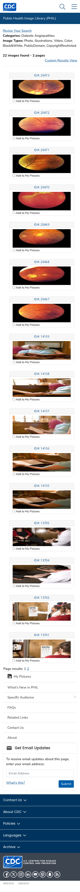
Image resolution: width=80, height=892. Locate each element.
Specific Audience (20, 697)
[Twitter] (13, 874)
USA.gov (23, 883)
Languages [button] (12, 835)
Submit (66, 784)
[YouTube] (35, 874)
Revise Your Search (17, 30)
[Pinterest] (42, 874)
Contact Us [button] (13, 800)
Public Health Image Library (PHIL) (29, 18)
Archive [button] (9, 847)
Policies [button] (9, 823)
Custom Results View (61, 60)
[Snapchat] (50, 874)
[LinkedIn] (28, 874)
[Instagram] (21, 874)
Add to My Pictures (27, 101)
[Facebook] (6, 874)
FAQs (11, 707)
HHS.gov (8, 883)
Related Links (17, 717)
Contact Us (15, 727)
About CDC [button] (13, 811)
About (12, 737)
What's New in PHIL (22, 687)
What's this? (15, 782)
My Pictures (21, 676)
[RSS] (57, 874)
